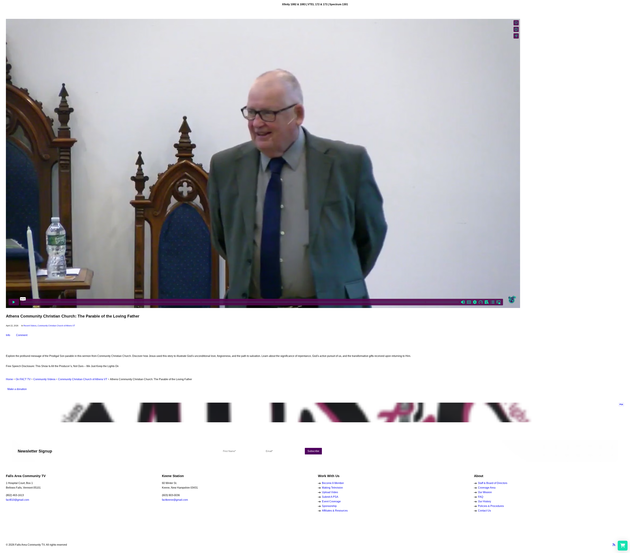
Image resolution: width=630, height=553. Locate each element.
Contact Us (484, 510)
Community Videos (44, 379)
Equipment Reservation (366, 18)
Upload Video (330, 492)
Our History (484, 501)
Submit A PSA (330, 496)
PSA (621, 404)
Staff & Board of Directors (492, 483)
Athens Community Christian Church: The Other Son (575, 147)
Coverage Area (486, 487)
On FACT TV (257, 18)
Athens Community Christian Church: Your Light (575, 290)
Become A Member (333, 483)
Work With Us (278, 18)
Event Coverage (331, 501)
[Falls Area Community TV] (321, 18)
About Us (343, 18)
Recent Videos (30, 326)
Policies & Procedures (491, 506)
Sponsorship (329, 506)
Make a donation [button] (17, 389)
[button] (8, 18)
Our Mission (485, 492)
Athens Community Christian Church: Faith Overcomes (575, 76)
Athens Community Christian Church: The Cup (575, 219)
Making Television (332, 487)
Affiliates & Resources (335, 510)
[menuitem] (8, 18)
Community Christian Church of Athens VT (56, 326)
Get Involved (297, 18)
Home (9, 379)
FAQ (480, 496)
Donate (389, 18)
